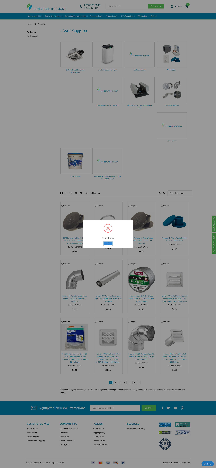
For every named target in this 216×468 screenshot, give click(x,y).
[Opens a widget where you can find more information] (207, 464)
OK (108, 243)
